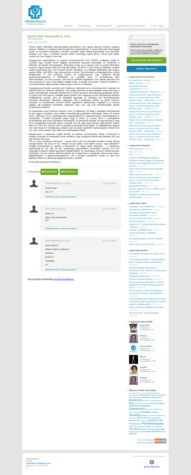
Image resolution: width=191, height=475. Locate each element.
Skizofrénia (135, 428)
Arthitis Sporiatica (136, 149)
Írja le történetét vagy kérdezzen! (147, 60)
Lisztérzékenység (154, 415)
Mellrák (140, 418)
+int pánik (132, 393)
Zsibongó (133, 434)
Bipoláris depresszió (152, 397)
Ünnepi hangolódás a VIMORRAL (143, 233)
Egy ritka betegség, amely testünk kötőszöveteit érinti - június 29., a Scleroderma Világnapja (147, 270)
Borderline (135, 400)
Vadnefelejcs (135, 89)
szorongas (146, 431)
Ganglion (154, 412)
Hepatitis (134, 415)
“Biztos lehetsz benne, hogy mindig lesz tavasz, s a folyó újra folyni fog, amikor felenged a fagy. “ (145, 97)
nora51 (147, 109)
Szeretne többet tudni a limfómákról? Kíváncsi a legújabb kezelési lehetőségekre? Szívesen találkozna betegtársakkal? (147, 301)
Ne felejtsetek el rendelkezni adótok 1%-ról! (146, 254)
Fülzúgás (145, 412)
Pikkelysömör (135, 424)
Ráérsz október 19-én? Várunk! (141, 244)
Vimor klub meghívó (137, 221)
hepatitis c (144, 415)
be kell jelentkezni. (64, 279)
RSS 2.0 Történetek (146, 440)
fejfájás (155, 409)
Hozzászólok (50, 172)
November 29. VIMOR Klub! (140, 210)
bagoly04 (144, 325)
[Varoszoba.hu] (35, 15)
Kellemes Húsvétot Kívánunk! (141, 279)
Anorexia (132, 397)
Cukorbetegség (157, 403)
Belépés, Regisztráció (147, 69)
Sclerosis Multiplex (156, 426)
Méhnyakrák (134, 420)
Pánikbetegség (152, 423)
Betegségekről (104, 26)
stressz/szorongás (156, 429)
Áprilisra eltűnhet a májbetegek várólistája (146, 307)
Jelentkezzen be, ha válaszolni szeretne (60, 197)
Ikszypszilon (55, 183)
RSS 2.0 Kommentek (145, 443)
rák (148, 426)
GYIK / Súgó (156, 26)
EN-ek (143, 356)
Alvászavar (161, 395)
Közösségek (84, 26)
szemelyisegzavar (135, 431)
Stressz (144, 429)
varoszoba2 (146, 346)
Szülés (163, 431)
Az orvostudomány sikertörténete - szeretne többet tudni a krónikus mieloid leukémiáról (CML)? (146, 285)
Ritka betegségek (140, 426)
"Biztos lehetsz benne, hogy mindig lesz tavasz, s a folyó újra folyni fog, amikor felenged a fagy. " (145, 180)
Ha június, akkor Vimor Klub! (140, 218)
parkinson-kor (156, 420)
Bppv (132, 403)
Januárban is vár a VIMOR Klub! (142, 207)
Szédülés (156, 431)
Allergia (153, 395)
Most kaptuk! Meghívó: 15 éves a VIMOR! (145, 239)
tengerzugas (150, 100)
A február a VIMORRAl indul (140, 230)
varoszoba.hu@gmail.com (38, 463)
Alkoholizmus (144, 395)
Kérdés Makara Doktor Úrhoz (141, 175)
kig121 (30, 42)
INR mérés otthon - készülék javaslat (144, 313)
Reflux (131, 426)
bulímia (137, 403)
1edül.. (138, 393)
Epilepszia (149, 409)
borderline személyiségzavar (152, 400)
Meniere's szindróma (152, 418)
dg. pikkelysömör (136, 80)
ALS (131, 152)
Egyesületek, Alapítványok (131, 26)
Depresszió (137, 408)
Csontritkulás (144, 403)
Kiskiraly (153, 92)
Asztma (139, 397)
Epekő (40, 39)
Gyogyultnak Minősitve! (138, 86)
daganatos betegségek (140, 406)
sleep (52, 209)
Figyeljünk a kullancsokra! (139, 276)
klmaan (147, 80)
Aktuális (68, 26)
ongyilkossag (144, 420)
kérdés (132, 83)
